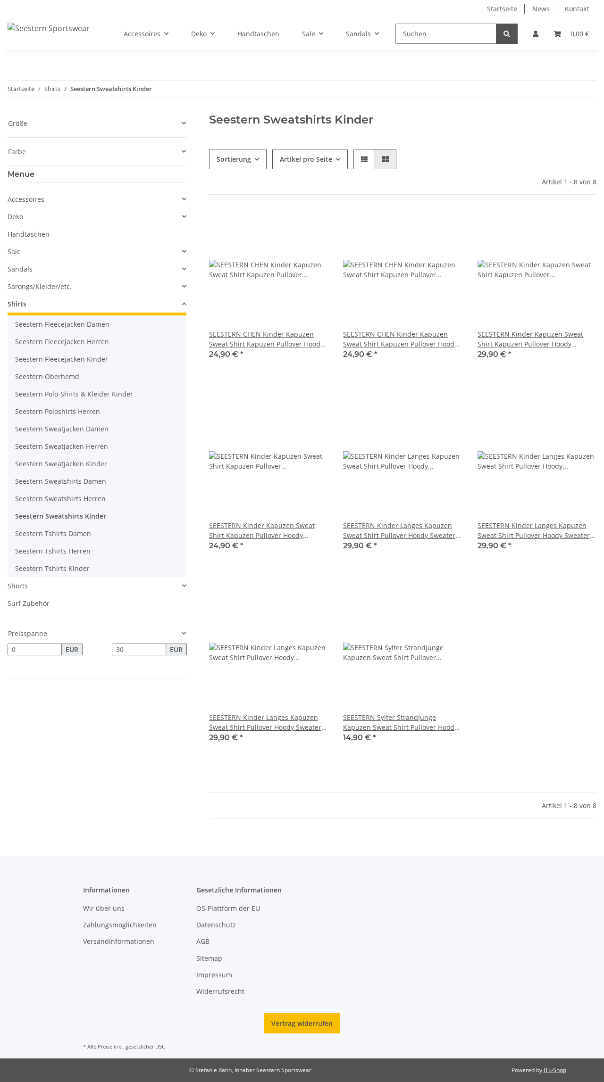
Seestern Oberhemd (47, 376)
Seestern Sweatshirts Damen (60, 481)
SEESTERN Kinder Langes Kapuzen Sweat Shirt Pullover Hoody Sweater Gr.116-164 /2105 (265, 722)
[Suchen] (507, 34)
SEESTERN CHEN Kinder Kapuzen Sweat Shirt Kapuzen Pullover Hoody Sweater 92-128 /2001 (266, 339)
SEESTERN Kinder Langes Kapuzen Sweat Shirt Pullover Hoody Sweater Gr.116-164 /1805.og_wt (534, 530)
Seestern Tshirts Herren (53, 550)
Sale (14, 251)
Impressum (214, 974)
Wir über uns (104, 908)
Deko (15, 216)
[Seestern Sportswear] (49, 28)
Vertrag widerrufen (302, 1023)
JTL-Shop (555, 1070)
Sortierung (234, 159)
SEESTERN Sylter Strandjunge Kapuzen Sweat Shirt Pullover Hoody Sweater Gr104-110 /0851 (400, 722)
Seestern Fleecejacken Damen (62, 324)
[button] (535, 33)
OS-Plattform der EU (228, 908)
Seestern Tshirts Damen (53, 533)
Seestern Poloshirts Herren (57, 411)
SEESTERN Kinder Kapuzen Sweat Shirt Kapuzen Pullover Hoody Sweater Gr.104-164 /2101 (530, 339)
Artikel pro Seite (306, 159)
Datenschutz (216, 924)
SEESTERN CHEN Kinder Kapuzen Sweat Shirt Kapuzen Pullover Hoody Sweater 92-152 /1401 (400, 339)
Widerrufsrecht (220, 991)
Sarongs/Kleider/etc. (40, 286)
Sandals (20, 268)
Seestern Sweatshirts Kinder (60, 516)
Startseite (502, 8)
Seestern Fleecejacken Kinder (61, 359)
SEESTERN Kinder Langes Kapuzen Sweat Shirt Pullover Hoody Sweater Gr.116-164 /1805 (399, 530)
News (541, 8)
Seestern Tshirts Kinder (52, 568)
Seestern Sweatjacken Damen (62, 428)
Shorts (18, 585)
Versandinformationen (118, 941)
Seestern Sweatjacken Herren (61, 446)
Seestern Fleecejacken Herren (62, 341)
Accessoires (26, 199)
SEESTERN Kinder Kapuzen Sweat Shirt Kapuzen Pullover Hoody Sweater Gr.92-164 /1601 (262, 530)
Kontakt (577, 8)
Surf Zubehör (29, 603)
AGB (203, 941)
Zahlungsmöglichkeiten (120, 924)
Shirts (17, 303)
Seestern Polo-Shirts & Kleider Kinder (74, 393)
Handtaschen (29, 234)
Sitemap (209, 958)
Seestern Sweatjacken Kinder (61, 463)
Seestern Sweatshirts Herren (60, 498)
